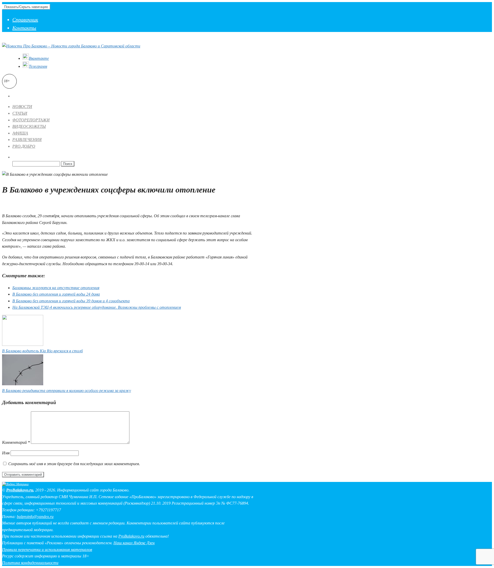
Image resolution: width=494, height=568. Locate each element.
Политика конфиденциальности (30, 563)
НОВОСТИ (22, 106)
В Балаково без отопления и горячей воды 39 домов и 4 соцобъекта (71, 301)
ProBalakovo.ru (19, 490)
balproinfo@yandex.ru (35, 516)
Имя (6, 453)
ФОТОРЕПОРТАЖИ (31, 120)
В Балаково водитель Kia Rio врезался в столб (42, 351)
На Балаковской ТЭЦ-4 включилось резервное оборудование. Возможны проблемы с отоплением (96, 307)
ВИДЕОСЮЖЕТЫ (29, 126)
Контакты (24, 28)
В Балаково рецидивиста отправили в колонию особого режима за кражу (66, 390)
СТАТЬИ (19, 113)
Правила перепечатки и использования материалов (47, 549)
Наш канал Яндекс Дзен (134, 543)
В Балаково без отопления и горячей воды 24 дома (56, 294)
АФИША (20, 133)
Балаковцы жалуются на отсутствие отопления (55, 288)
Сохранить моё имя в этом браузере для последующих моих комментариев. (74, 464)
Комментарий (16, 442)
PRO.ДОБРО (23, 146)
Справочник (25, 19)
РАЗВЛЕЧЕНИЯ (27, 139)
